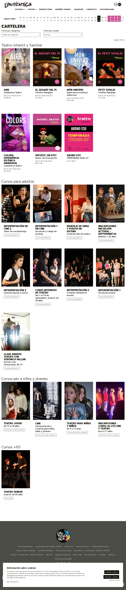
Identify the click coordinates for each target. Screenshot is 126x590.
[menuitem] (20, 9)
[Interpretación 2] (78, 267)
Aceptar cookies (111, 572)
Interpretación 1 (109, 290)
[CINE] (47, 401)
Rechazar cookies (111, 577)
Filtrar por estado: (51, 31)
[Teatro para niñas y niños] (78, 401)
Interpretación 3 (15, 290)
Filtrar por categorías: (10, 31)
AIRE (6, 89)
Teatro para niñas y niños (79, 424)
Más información (12, 582)
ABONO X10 (74, 155)
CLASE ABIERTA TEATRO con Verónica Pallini (15, 357)
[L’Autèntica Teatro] (23, 5)
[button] (2, 18)
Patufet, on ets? (46, 155)
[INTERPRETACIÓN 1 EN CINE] (47, 203)
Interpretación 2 (78, 290)
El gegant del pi (46, 89)
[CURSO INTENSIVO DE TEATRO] (47, 267)
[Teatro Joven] (15, 401)
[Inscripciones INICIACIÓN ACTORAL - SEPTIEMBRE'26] (110, 203)
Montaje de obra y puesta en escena (78, 229)
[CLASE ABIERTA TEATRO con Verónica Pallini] (15, 331)
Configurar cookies (114, 580)
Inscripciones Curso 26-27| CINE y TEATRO (109, 426)
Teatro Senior (13, 491)
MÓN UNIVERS (75, 89)
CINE (38, 423)
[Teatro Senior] (15, 469)
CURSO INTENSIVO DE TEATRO (46, 291)
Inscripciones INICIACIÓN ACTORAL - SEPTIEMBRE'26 (107, 230)
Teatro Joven (13, 423)
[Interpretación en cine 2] (15, 203)
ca (116, 4)
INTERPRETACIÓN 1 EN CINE (46, 227)
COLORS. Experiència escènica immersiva (11, 159)
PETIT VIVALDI (106, 89)
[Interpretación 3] (15, 267)
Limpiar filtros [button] (119, 40)
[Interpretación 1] (110, 267)
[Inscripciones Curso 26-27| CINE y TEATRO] (110, 401)
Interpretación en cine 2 (16, 227)
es (120, 4)
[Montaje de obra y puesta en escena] (78, 203)
